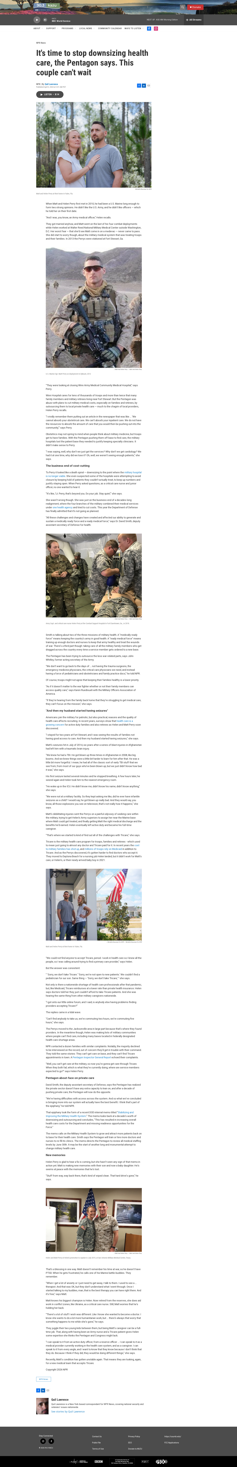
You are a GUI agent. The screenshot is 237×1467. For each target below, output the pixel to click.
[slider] (49, 19)
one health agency (63, 507)
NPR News (41, 42)
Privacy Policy (134, 1437)
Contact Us (97, 1437)
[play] (37, 19)
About (36, 28)
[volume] (45, 20)
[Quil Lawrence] (42, 1406)
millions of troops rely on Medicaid (103, 849)
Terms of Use (98, 1449)
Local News (85, 28)
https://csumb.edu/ (172, 1437)
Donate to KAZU (135, 1449)
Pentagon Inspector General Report (92, 1057)
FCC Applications (171, 1443)
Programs (67, 28)
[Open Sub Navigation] (42, 28)
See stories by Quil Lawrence (68, 1411)
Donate (196, 7)
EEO (130, 1443)
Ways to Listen (133, 28)
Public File (96, 1443)
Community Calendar (110, 28)
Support (51, 28)
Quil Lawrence (51, 84)
